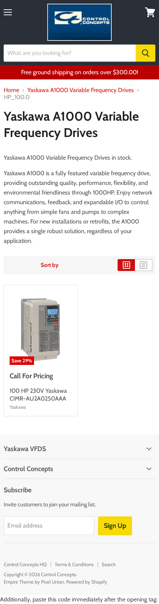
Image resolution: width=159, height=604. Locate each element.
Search (109, 564)
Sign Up (115, 526)
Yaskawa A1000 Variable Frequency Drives (80, 90)
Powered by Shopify (86, 582)
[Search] (145, 53)
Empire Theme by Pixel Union (34, 582)
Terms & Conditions (74, 564)
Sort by (49, 265)
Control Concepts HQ (25, 564)
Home (11, 90)
